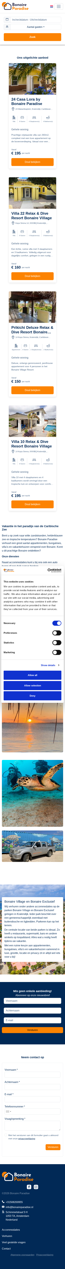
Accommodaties (11, 1229)
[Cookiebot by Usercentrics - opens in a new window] (47, 570)
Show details (48, 665)
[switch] (56, 632)
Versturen (32, 1030)
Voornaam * (11, 1069)
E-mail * (9, 1094)
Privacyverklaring (44, 1254)
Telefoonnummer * (15, 1106)
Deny (32, 695)
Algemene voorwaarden (22, 1254)
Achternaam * (12, 1082)
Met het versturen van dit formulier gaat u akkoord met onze (33, 1137)
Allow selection (32, 685)
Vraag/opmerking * (15, 1118)
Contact (6, 1248)
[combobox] (8, 1111)
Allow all (32, 675)
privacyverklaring (26, 1138)
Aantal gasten (34, 27)
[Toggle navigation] (58, 6)
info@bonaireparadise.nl (19, 1207)
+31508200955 (14, 1202)
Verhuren (7, 1236)
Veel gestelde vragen (14, 1242)
